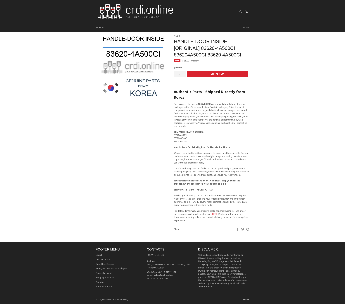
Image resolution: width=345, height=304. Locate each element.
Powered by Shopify (120, 300)
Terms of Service (104, 286)
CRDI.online (106, 300)
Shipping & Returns (105, 277)
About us (100, 281)
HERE (215, 214)
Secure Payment (104, 273)
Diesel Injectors (103, 259)
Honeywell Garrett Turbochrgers (111, 268)
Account (246, 27)
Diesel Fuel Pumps (105, 264)
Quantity (178, 68)
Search (99, 254)
